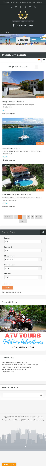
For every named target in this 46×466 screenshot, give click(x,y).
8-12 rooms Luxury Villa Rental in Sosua (16, 195)
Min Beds (7, 274)
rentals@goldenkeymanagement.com (29, 2)
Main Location (9, 256)
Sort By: (11, 67)
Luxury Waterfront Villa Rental (13, 102)
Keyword (7, 238)
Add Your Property (27, 420)
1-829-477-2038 (25, 26)
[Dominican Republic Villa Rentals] (23, 15)
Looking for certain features (12, 292)
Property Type (9, 265)
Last (22, 221)
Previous (9, 217)
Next (37, 217)
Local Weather (16, 420)
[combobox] (26, 67)
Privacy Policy (39, 420)
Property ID (8, 247)
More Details (6, 107)
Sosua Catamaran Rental (11, 148)
